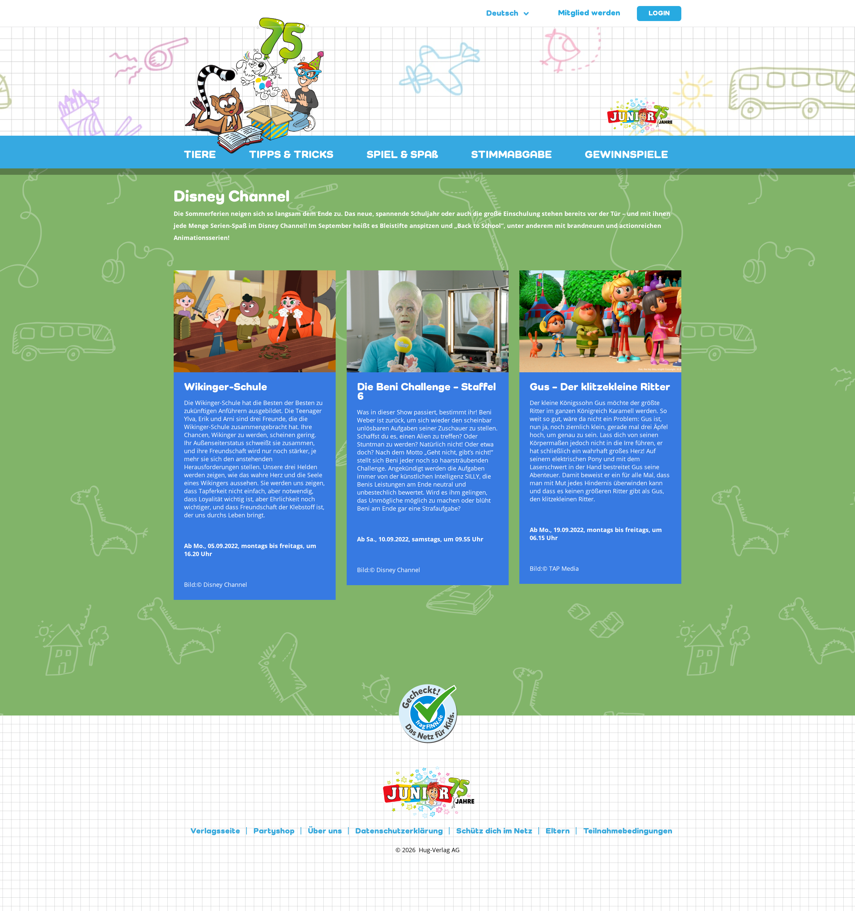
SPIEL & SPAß (402, 155)
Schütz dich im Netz (494, 831)
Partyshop (274, 831)
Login (659, 13)
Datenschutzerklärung (399, 831)
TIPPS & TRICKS (291, 155)
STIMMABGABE (511, 155)
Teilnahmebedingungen (627, 831)
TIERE (200, 155)
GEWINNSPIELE (626, 155)
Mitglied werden (589, 13)
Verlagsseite (215, 831)
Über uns (325, 831)
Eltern (558, 831)
